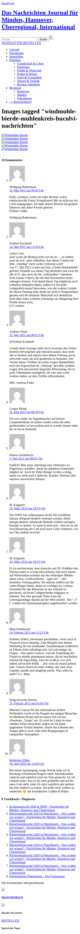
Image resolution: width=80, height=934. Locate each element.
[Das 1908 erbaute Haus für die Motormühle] (15, 138)
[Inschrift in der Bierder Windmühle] (15, 149)
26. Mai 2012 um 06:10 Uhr (26, 412)
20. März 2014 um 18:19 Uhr (27, 508)
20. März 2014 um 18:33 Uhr (27, 561)
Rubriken (15, 60)
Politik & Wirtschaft (29, 70)
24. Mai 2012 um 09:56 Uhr (26, 190)
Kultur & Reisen (27, 74)
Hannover (23, 91)
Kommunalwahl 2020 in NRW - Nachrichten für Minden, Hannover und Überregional (39, 808)
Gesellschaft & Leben (30, 63)
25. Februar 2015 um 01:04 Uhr (29, 703)
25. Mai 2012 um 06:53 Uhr (26, 335)
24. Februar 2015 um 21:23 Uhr (29, 632)
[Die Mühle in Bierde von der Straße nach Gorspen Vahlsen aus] (15, 135)
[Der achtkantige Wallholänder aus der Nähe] (15, 142)
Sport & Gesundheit (29, 77)
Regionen (15, 88)
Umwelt (14, 49)
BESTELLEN (10, 920)
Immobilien (16, 56)
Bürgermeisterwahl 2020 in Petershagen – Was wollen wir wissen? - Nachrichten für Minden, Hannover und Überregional (42, 817)
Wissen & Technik (28, 81)
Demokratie (16, 53)
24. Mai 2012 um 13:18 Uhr (26, 247)
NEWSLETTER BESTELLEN (21, 43)
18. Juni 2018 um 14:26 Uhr (26, 763)
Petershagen (24, 98)
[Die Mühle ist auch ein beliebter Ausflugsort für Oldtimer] (15, 145)
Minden (22, 95)
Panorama (23, 67)
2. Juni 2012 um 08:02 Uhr (26, 458)
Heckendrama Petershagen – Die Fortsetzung (37, 876)
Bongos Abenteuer (28, 84)
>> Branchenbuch (20, 101)
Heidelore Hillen (19, 760)
